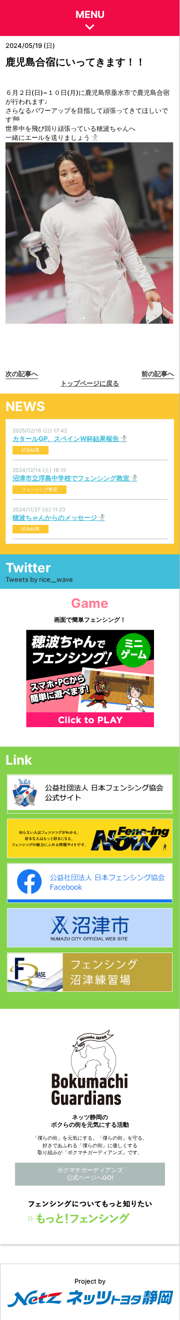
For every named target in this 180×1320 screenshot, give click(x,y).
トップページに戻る (89, 383)
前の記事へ (158, 374)
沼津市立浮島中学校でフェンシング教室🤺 (75, 478)
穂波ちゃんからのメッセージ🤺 (58, 517)
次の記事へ (22, 374)
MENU (90, 14)
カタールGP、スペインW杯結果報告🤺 (69, 438)
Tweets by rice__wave (39, 579)
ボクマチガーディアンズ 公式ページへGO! (90, 1174)
